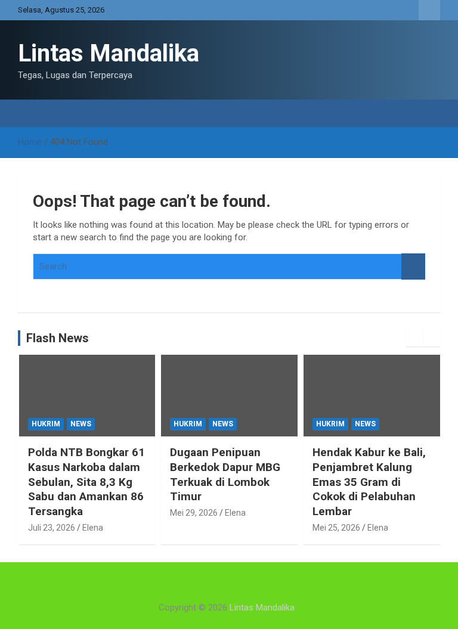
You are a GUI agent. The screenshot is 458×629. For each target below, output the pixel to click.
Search (413, 266)
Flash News (57, 338)
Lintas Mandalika (108, 53)
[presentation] (414, 338)
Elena (92, 527)
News (80, 424)
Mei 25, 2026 (336, 527)
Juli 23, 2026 (51, 527)
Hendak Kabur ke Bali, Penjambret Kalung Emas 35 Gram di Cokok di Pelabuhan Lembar (369, 481)
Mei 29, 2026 (194, 513)
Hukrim (46, 424)
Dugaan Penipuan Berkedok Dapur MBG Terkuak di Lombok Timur (225, 474)
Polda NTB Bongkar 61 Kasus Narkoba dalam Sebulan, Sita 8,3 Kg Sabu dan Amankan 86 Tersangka (86, 481)
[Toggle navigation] (33, 113)
